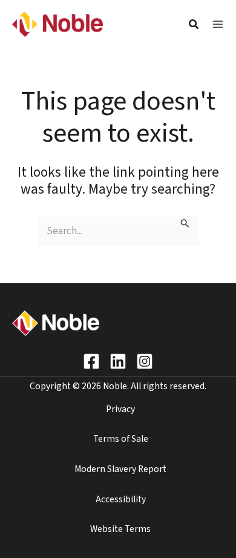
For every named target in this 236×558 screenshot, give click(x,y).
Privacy (120, 409)
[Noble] (57, 23)
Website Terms (120, 529)
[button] (194, 26)
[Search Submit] (185, 224)
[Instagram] (144, 361)
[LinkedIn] (118, 361)
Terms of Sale (120, 438)
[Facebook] (91, 361)
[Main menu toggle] (218, 24)
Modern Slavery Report (120, 469)
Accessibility (121, 499)
